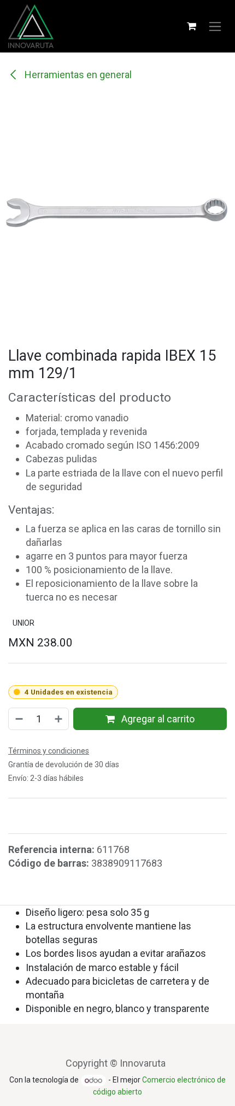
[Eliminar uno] (18, 719)
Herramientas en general (77, 74)
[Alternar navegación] (215, 26)
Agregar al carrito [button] (157, 719)
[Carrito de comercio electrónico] (191, 26)
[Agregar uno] (59, 719)
